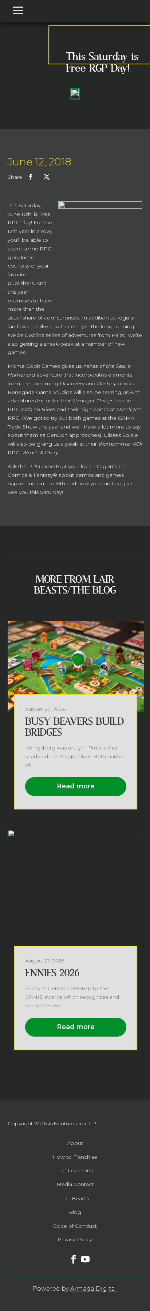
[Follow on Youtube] (80, 1255)
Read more (76, 786)
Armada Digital (93, 1288)
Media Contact (75, 1184)
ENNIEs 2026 (52, 973)
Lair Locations (75, 1170)
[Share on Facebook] (30, 176)
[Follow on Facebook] (69, 1255)
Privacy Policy (75, 1239)
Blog (75, 1212)
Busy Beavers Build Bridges (74, 727)
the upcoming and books (77, 383)
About (75, 1143)
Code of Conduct (75, 1226)
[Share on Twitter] (46, 176)
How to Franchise (74, 1157)
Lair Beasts (75, 1198)
